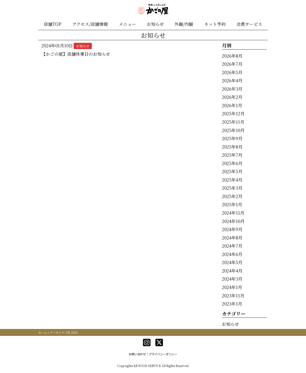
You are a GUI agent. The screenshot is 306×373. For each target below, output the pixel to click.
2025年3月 (232, 188)
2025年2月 (232, 196)
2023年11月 (233, 295)
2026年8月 (232, 56)
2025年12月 (233, 113)
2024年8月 (232, 237)
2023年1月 (232, 304)
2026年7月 (232, 64)
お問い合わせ (137, 354)
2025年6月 (232, 163)
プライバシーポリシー (163, 354)
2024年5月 (232, 262)
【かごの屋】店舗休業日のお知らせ (75, 54)
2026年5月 (232, 72)
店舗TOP (52, 24)
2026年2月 (232, 97)
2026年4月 (232, 80)
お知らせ (155, 24)
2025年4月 (232, 180)
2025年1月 (232, 204)
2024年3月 (232, 279)
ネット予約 (215, 24)
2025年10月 (233, 130)
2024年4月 (232, 270)
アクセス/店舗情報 (90, 24)
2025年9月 (232, 138)
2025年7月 (232, 155)
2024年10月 (233, 221)
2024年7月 (232, 246)
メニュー (127, 24)
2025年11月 (233, 122)
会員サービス (249, 24)
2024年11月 (233, 213)
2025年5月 (232, 171)
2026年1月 (232, 105)
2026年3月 (232, 89)
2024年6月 (232, 254)
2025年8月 (232, 147)
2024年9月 (232, 229)
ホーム (42, 332)
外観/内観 (184, 24)
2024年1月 (232, 287)
